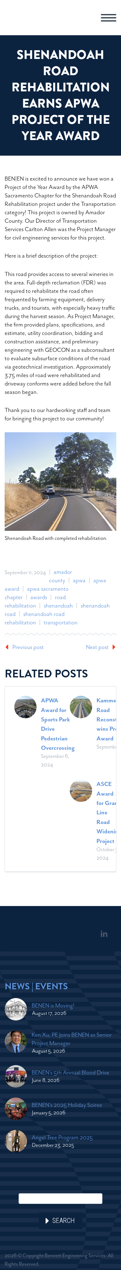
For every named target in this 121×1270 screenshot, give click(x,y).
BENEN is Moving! (53, 1005)
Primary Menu (108, 18)
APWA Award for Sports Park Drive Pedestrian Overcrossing (58, 724)
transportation (61, 622)
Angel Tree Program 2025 (62, 1137)
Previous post (28, 647)
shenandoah (58, 605)
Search (63, 1220)
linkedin (104, 934)
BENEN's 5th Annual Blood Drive (70, 1072)
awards (38, 597)
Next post (97, 647)
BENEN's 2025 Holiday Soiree (67, 1105)
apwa (79, 580)
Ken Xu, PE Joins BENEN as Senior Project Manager (72, 1039)
